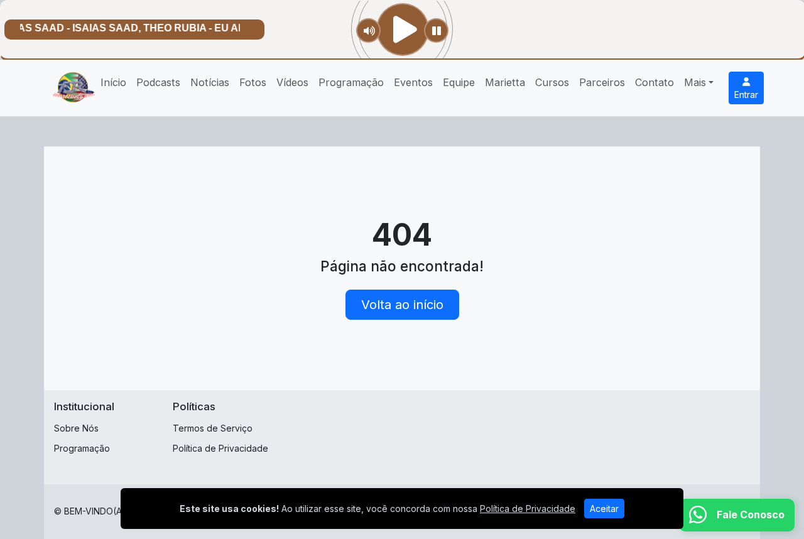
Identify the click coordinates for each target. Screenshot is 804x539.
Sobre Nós (76, 428)
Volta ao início (402, 304)
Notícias (209, 82)
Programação (351, 82)
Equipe (459, 82)
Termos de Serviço (213, 428)
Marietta (505, 82)
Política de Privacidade (220, 448)
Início (113, 82)
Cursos (552, 82)
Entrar (746, 94)
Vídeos (292, 82)
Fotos (252, 82)
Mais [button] (695, 82)
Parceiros (602, 82)
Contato (654, 82)
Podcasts (158, 82)
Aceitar (604, 508)
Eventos (413, 82)
